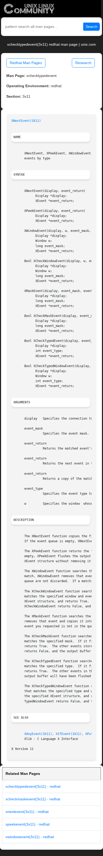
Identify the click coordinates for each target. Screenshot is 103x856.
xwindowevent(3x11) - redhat (30, 837)
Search (91, 26)
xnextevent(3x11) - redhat (27, 812)
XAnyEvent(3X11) (38, 734)
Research (83, 63)
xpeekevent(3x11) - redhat (28, 824)
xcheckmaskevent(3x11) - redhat (33, 799)
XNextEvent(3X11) (26, 121)
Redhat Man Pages (26, 63)
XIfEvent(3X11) (69, 734)
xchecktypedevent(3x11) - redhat (33, 786)
